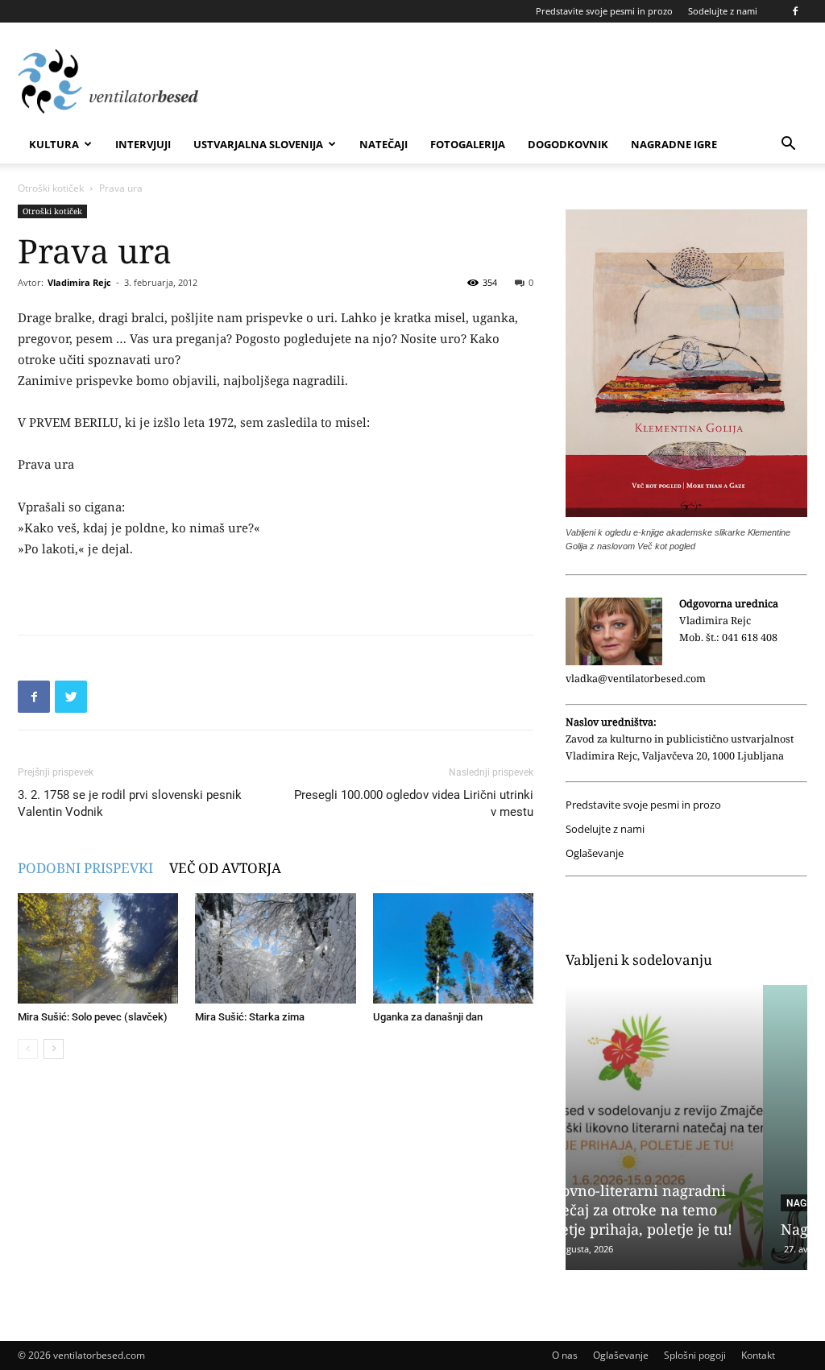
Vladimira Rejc (79, 282)
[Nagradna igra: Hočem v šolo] (686, 1127)
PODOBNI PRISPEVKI (85, 868)
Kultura (54, 144)
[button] (788, 145)
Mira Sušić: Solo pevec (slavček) (93, 1017)
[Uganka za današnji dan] (453, 948)
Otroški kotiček (51, 188)
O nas (565, 1355)
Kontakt (758, 1355)
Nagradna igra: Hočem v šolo (683, 1229)
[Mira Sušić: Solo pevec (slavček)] (98, 948)
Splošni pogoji (695, 1355)
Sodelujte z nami (722, 11)
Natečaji (383, 144)
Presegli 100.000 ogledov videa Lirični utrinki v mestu (413, 803)
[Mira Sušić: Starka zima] (275, 948)
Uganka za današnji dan (428, 1017)
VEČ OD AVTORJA (225, 868)
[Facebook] (795, 11)
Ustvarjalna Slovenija (258, 144)
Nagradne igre (674, 144)
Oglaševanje (595, 853)
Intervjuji (143, 144)
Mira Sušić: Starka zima (250, 1017)
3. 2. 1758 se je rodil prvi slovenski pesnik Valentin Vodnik (130, 803)
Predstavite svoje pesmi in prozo (604, 11)
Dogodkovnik (568, 144)
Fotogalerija (467, 144)
